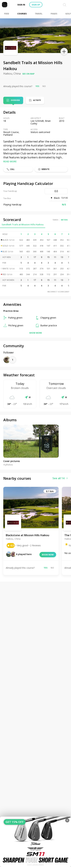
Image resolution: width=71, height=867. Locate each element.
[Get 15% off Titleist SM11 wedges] (35, 842)
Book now (48, 554)
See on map (28, 73)
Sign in (21, 4)
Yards (55, 220)
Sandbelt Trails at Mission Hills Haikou (23, 224)
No (44, 86)
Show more (35, 332)
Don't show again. (35, 864)
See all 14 (58, 478)
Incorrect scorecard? (58, 292)
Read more (10, 161)
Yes (37, 86)
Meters (64, 220)
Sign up (36, 4)
